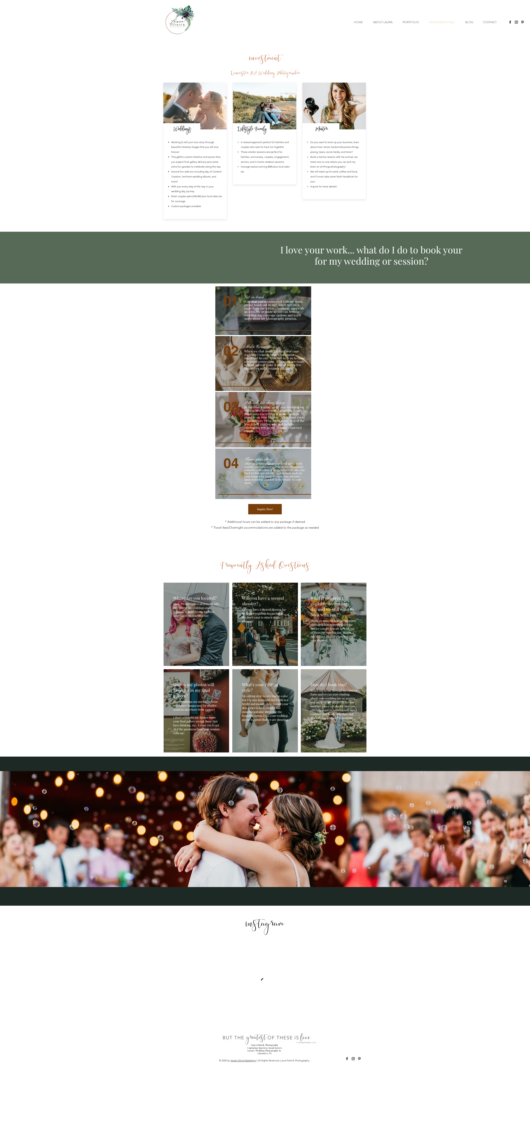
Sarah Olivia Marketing (243, 1060)
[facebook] (510, 22)
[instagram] (516, 22)
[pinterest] (522, 22)
